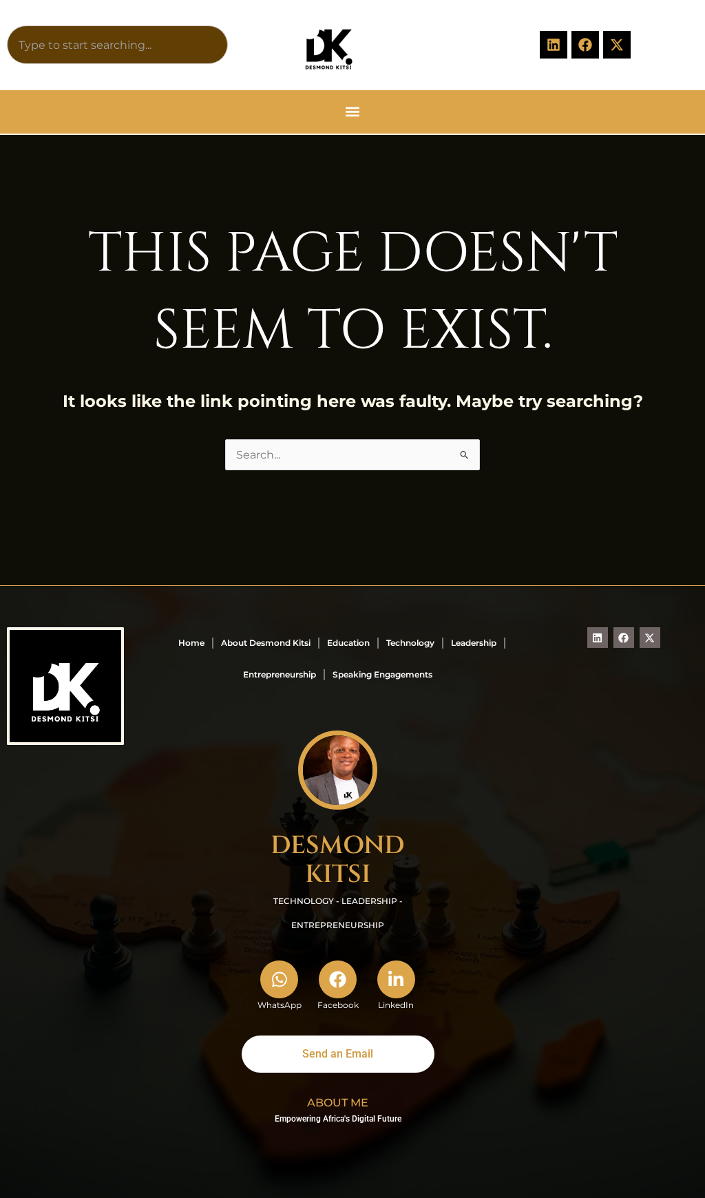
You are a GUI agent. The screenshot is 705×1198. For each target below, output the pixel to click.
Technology (410, 643)
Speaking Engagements (382, 674)
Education (348, 643)
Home (191, 643)
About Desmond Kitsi (266, 643)
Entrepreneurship (279, 674)
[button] (352, 112)
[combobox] (117, 44)
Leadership (473, 643)
